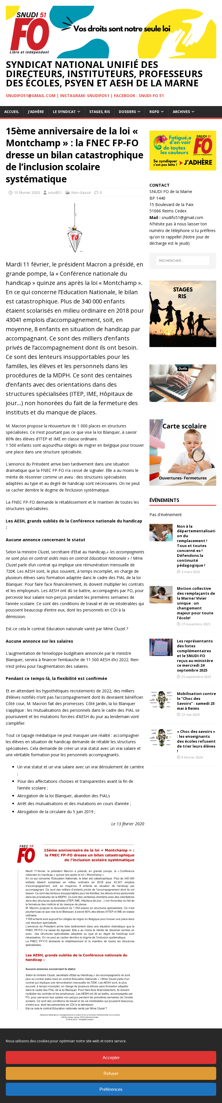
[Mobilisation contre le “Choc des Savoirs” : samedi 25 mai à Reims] (161, 705)
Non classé (81, 192)
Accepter (111, 1057)
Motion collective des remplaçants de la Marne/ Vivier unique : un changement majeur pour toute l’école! (196, 603)
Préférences (111, 1089)
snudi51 (55, 192)
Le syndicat (64, 111)
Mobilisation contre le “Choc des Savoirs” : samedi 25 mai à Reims (196, 701)
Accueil (11, 111)
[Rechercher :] (183, 261)
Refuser (111, 1073)
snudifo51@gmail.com (182, 217)
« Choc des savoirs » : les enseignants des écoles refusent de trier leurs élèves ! (196, 741)
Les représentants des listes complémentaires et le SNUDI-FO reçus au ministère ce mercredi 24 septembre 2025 (195, 655)
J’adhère (36, 111)
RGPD (154, 111)
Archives (181, 111)
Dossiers (127, 111)
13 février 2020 (27, 192)
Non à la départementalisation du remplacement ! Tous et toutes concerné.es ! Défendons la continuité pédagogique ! (196, 546)
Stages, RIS (99, 111)
